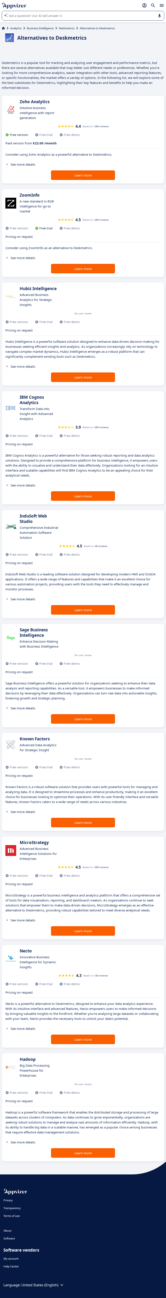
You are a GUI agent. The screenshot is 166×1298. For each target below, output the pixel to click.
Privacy (8, 1200)
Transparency (12, 1208)
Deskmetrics (67, 28)
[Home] (3, 28)
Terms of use (11, 1216)
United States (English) (39, 1285)
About (7, 1231)
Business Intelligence (40, 28)
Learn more (83, 175)
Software (9, 1238)
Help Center (11, 1266)
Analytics (16, 28)
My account (11, 1258)
